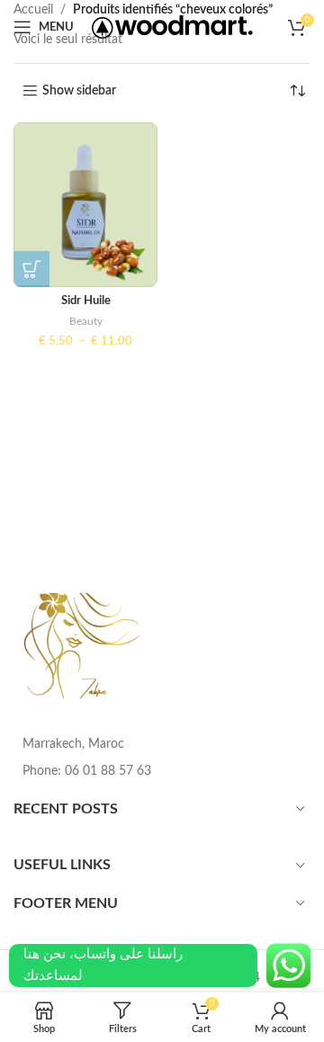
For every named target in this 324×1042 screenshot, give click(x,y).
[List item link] (162, 771)
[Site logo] (172, 27)
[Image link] (84, 645)
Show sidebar (79, 91)
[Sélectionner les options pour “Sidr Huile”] (32, 269)
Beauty (86, 321)
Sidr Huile (86, 300)
